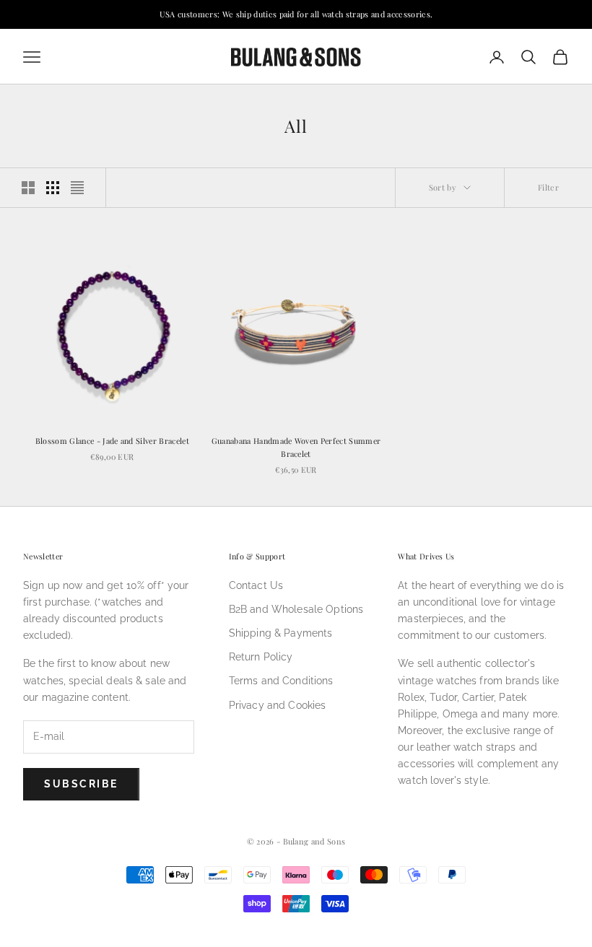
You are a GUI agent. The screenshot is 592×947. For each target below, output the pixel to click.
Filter (548, 187)
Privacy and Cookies (277, 705)
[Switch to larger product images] (28, 187)
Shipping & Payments (281, 633)
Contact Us (256, 585)
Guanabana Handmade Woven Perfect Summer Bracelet (296, 447)
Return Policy (261, 657)
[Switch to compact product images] (77, 187)
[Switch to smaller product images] (52, 187)
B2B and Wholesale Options (296, 609)
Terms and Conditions (281, 680)
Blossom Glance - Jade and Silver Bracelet (112, 440)
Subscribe (81, 784)
